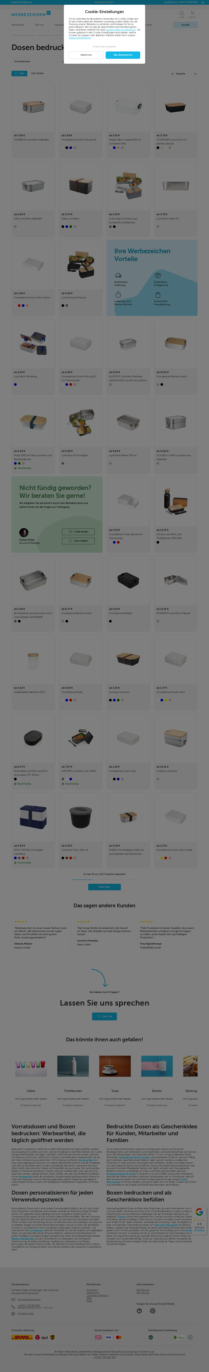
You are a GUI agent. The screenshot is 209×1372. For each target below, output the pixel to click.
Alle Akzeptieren (122, 55)
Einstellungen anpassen (104, 47)
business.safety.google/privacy (121, 30)
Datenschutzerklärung (80, 38)
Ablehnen (86, 55)
